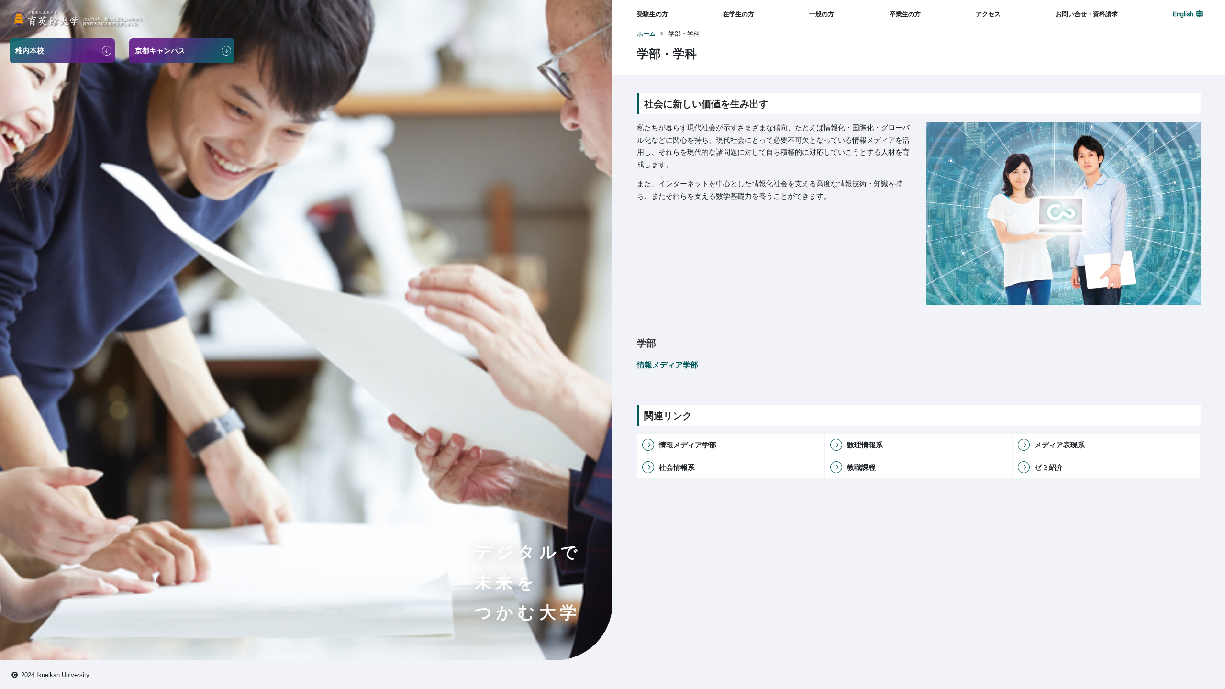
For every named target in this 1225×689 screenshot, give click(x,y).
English (1183, 14)
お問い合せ (1071, 33)
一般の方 (821, 14)
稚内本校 (988, 33)
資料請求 (1068, 48)
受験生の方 (652, 14)
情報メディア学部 (667, 365)
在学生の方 (738, 14)
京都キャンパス (997, 48)
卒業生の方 (905, 14)
